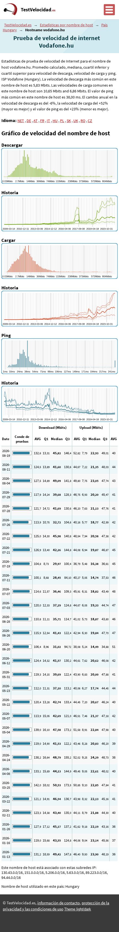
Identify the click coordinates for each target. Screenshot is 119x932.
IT (48, 120)
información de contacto (58, 902)
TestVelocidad (38, 10)
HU (55, 120)
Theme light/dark (77, 909)
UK (75, 120)
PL (62, 120)
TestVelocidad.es (18, 24)
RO (83, 120)
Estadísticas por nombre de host (66, 24)
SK (69, 120)
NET (20, 120)
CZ (90, 120)
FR (42, 120)
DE (29, 120)
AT (35, 120)
